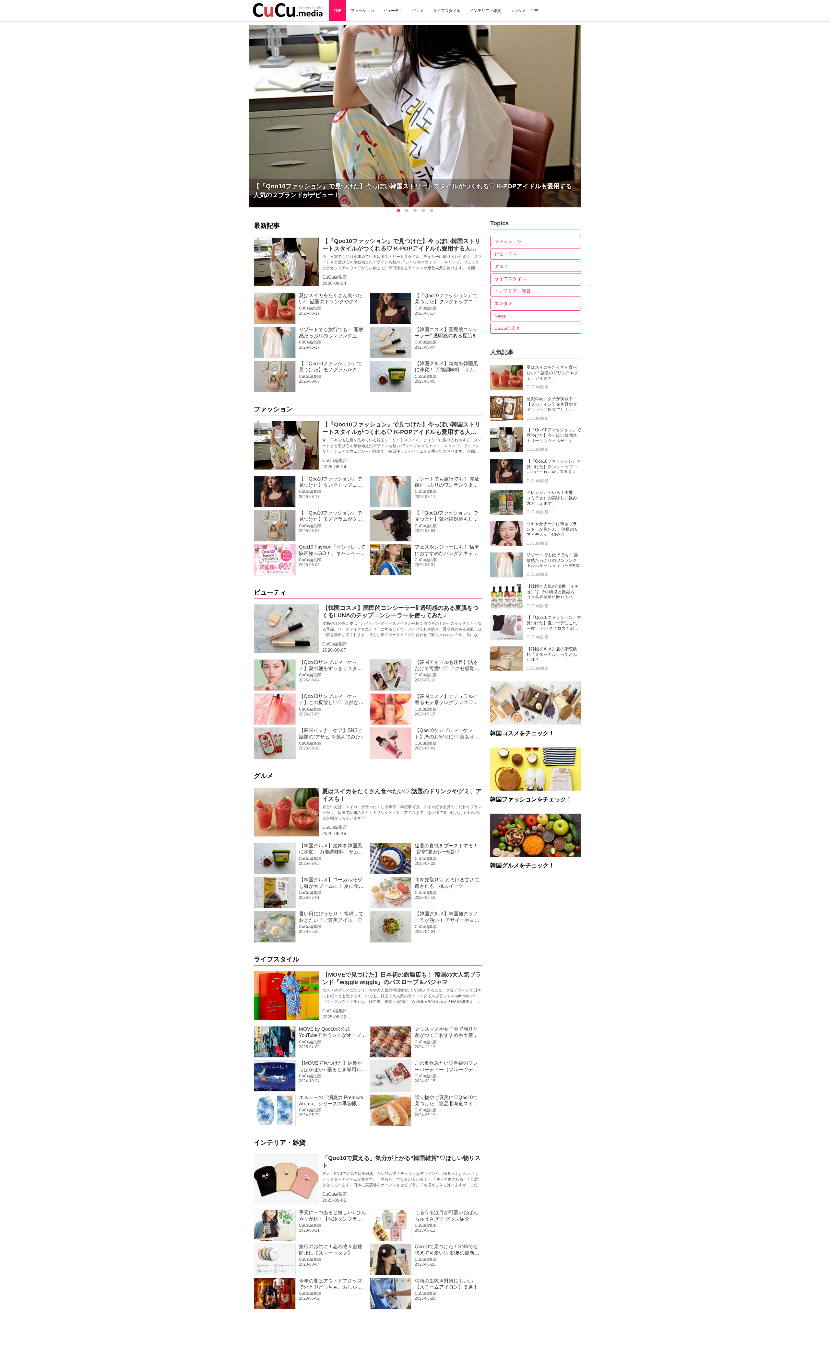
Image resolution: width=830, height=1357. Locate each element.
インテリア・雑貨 (280, 1142)
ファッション (273, 408)
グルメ (263, 775)
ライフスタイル (276, 959)
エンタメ (503, 303)
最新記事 (267, 225)
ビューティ (270, 592)
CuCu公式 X (506, 328)
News (500, 316)
